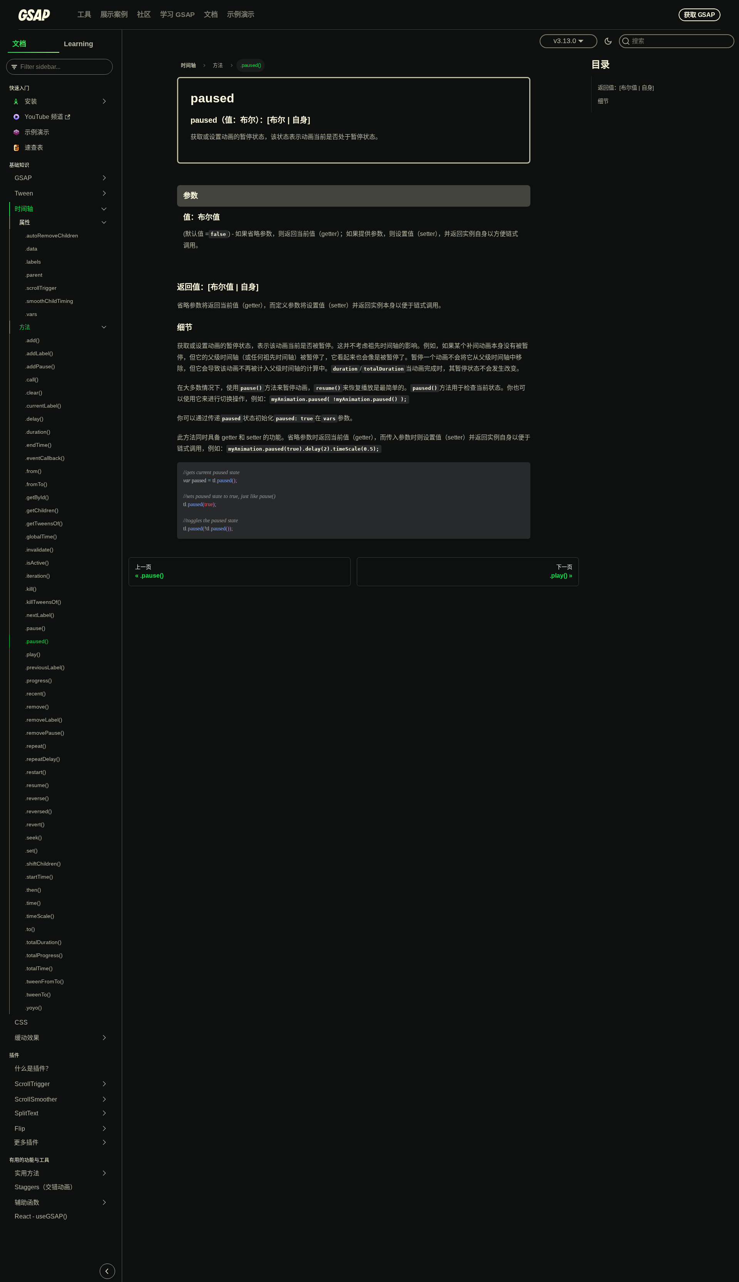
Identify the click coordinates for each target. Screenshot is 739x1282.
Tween (24, 193)
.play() (32, 654)
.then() (33, 890)
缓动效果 (27, 1038)
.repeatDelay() (42, 759)
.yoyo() (33, 1008)
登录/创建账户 (623, 14)
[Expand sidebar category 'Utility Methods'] (103, 1173)
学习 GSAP (177, 14)
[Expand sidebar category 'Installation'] (103, 102)
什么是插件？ (33, 1068)
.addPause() (40, 366)
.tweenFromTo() (44, 981)
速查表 (34, 147)
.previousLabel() (45, 667)
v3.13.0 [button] (564, 41)
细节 (603, 101)
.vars (31, 314)
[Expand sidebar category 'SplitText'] (103, 1113)
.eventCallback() (45, 458)
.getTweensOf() (44, 523)
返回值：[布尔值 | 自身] (626, 88)
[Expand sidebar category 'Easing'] (103, 1038)
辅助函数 (27, 1202)
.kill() (31, 589)
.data (31, 249)
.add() (32, 340)
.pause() (35, 628)
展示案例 (114, 14)
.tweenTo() (38, 994)
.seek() (33, 837)
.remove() (37, 707)
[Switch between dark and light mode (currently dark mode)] (608, 41)
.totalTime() (39, 968)
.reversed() (38, 811)
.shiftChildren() (43, 864)
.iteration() (37, 576)
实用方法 (27, 1173)
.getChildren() (42, 510)
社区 (144, 14)
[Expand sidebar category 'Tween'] (103, 194)
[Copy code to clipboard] (521, 471)
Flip (20, 1128)
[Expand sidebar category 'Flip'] (103, 1129)
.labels (33, 262)
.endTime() (38, 445)
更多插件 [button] (26, 1142)
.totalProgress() (44, 955)
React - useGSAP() (41, 1216)
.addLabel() (39, 353)
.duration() (37, 432)
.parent (33, 275)
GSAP (23, 178)
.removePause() (44, 733)
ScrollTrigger (32, 1084)
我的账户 (660, 14)
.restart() (35, 772)
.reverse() (37, 798)
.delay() (34, 419)
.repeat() (35, 746)
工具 (84, 14)
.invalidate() (39, 550)
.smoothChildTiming (49, 301)
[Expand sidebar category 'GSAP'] (103, 178)
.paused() (36, 641)
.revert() (35, 824)
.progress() (38, 680)
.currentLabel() (43, 406)
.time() (33, 903)
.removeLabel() (43, 720)
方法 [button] (24, 327)
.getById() (37, 497)
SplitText (26, 1113)
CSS (21, 1022)
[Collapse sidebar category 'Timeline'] (103, 209)
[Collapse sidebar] (107, 1271)
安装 (31, 101)
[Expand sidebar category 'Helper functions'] (103, 1203)
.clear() (33, 392)
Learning (78, 44)
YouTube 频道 (44, 117)
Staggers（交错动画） (45, 1187)
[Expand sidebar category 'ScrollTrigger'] (103, 1084)
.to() (30, 929)
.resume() (37, 785)
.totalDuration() (43, 942)
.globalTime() (41, 536)
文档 (211, 14)
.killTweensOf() (43, 602)
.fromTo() (36, 484)
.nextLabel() (39, 615)
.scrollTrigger (41, 288)
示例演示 (240, 14)
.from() (33, 471)
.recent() (35, 693)
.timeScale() (39, 916)
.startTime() (39, 877)
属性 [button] (24, 222)
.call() (31, 379)
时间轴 (24, 209)
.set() (31, 850)
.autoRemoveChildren (51, 235)
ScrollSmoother (36, 1099)
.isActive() (37, 563)
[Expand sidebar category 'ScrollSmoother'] (103, 1099)
